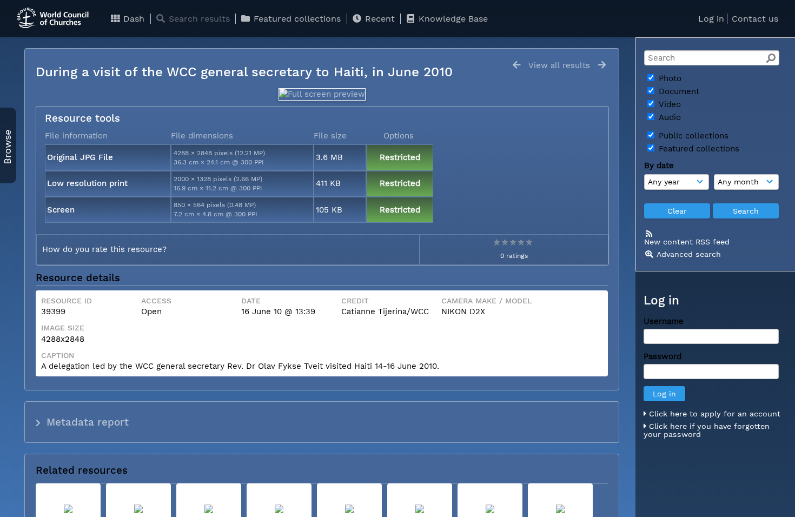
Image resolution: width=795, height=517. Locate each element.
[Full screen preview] (322, 94)
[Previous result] (516, 65)
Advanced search (689, 254)
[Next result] (602, 65)
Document (677, 91)
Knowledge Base (452, 19)
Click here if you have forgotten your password (707, 430)
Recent (378, 19)
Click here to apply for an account (713, 413)
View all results (559, 65)
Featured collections (296, 19)
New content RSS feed (687, 241)
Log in (711, 19)
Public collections (692, 136)
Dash (132, 19)
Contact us (755, 19)
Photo (668, 78)
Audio (668, 117)
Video (668, 104)
